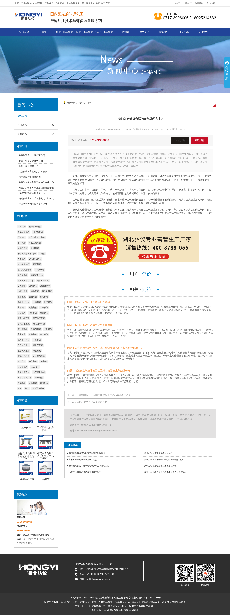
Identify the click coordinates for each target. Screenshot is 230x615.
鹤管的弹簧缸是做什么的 (31, 160)
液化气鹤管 (38, 345)
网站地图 (210, 3)
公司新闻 (22, 115)
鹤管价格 (37, 350)
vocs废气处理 (39, 356)
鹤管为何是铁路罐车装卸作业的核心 (36, 182)
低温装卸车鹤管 (104, 31)
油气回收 (22, 361)
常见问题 (22, 134)
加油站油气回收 (25, 377)
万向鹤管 (22, 226)
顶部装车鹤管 (39, 318)
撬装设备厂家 (37, 275)
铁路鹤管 (33, 313)
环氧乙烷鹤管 (35, 243)
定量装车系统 (24, 372)
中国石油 (123, 610)
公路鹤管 (35, 248)
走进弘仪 (184, 31)
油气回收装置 (39, 372)
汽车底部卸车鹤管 (37, 237)
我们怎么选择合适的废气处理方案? (85, 472)
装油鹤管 (33, 297)
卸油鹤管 (44, 297)
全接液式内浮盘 (26, 479)
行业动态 (22, 125)
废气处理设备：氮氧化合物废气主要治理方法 (89, 466)
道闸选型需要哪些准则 (30, 177)
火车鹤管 (22, 383)
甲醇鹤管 (22, 243)
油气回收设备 (38, 388)
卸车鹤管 (33, 361)
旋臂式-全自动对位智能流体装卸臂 (26, 456)
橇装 (20, 388)
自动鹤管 (124, 31)
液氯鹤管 (37, 302)
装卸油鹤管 (45, 286)
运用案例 (144, 31)
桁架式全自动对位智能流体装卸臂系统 (45, 456)
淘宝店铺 (199, 3)
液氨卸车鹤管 (24, 232)
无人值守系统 (39, 324)
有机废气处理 (24, 356)
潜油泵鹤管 (38, 232)
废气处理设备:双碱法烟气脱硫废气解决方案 (163, 459)
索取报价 (199, 140)
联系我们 (204, 31)
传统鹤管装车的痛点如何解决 (33, 171)
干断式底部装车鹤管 (27, 253)
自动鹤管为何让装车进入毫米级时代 (36, 198)
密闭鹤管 (37, 264)
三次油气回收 (24, 345)
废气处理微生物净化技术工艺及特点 (160, 466)
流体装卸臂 (23, 248)
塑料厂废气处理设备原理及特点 (93, 402)
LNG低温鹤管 (35, 259)
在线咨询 (180, 140)
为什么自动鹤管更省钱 (30, 166)
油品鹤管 (48, 302)
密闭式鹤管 (23, 329)
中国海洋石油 (111, 610)
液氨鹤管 (33, 383)
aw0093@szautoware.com (36, 535)
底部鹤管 (44, 313)
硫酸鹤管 (33, 286)
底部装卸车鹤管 (84, 31)
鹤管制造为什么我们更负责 (32, 155)
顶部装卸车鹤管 (64, 31)
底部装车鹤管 (35, 226)
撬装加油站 (47, 291)
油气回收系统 (24, 324)
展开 (227, 73)
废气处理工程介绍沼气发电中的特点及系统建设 (165, 472)
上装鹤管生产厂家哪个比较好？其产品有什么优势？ (104, 395)
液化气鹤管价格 (25, 270)
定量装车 (22, 334)
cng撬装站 (39, 270)
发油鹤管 (22, 307)
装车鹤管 (44, 334)
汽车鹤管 (39, 377)
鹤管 (98, 3)
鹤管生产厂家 (24, 302)
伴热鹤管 (35, 291)
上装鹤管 (187, 3)
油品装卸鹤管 (24, 264)
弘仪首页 (24, 31)
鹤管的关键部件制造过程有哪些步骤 (36, 187)
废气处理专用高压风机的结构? (158, 453)
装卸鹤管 (22, 313)
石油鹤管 (22, 237)
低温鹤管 (33, 334)
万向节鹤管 (36, 329)
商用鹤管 (48, 329)
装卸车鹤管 (23, 367)
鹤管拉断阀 (23, 291)
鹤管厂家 (44, 383)
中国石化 (133, 610)
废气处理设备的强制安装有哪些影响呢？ (87, 453)
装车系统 (22, 297)
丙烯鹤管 (22, 259)
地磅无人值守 (24, 350)
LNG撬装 (22, 286)
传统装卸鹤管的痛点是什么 (32, 193)
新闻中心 (164, 31)
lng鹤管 (43, 361)
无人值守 (35, 367)
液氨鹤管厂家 (24, 318)
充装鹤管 (33, 307)
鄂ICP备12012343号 (150, 597)
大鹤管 (42, 253)
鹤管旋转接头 (24, 340)
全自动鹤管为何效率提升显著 (33, 204)
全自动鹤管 (23, 275)
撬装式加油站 (43, 280)
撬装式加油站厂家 (26, 280)
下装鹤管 (37, 340)
